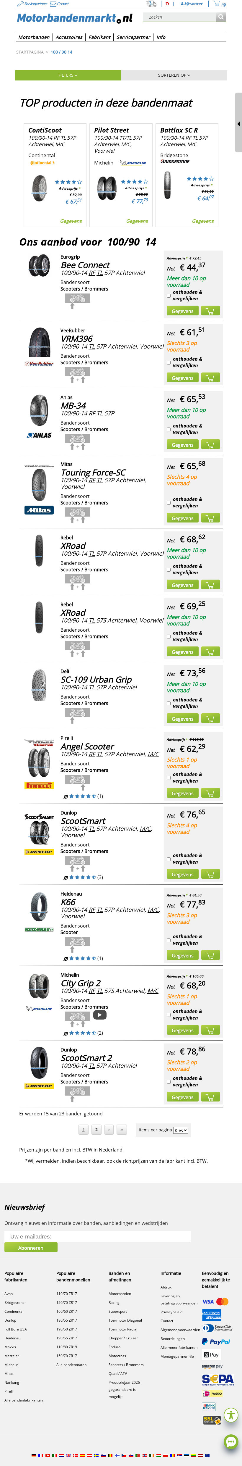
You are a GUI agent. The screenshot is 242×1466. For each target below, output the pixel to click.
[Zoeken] (221, 17)
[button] (231, 1414)
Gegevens (71, 221)
